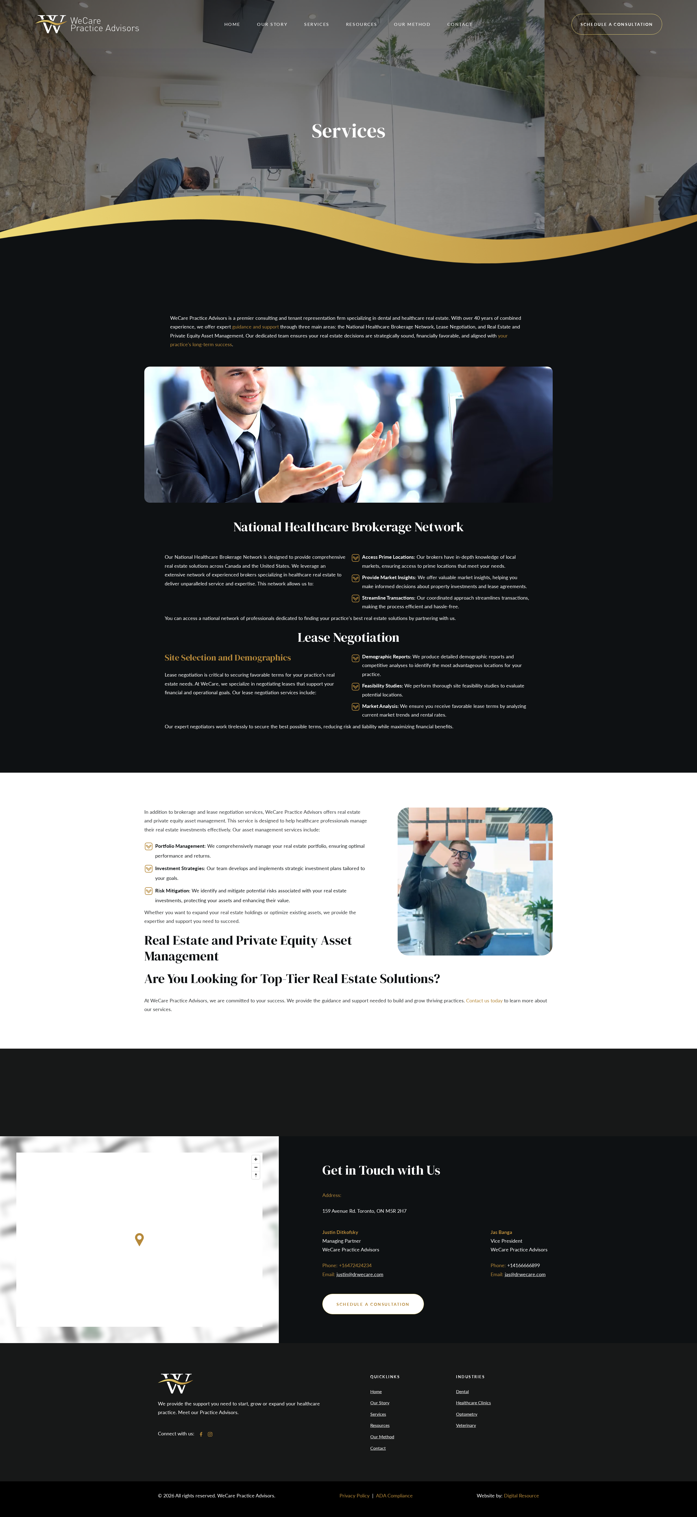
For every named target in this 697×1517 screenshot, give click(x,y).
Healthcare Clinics (473, 1403)
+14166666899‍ (523, 1265)
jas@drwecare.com (525, 1274)
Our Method (382, 1437)
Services (378, 1414)
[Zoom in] (256, 1159)
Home (232, 24)
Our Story (379, 1403)
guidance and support (255, 326)
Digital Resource (521, 1495)
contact (460, 24)
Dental (462, 1392)
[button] (272, 24)
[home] (87, 24)
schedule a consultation (616, 24)
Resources (380, 1425)
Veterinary (466, 1425)
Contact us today (484, 1000)
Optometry (466, 1414)
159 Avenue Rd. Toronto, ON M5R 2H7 (364, 1210)
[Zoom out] (256, 1167)
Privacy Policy (354, 1495)
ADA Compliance (394, 1495)
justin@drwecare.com (360, 1274)
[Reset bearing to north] (256, 1175)
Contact (378, 1448)
